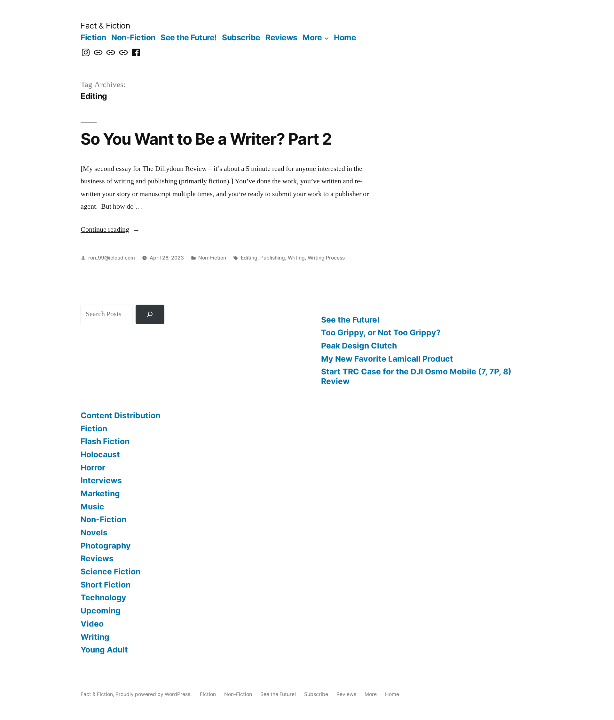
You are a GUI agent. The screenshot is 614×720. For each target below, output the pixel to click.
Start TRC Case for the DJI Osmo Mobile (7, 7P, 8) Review (416, 376)
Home (345, 37)
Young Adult (104, 649)
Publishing (272, 258)
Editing (249, 258)
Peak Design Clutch (359, 345)
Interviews (101, 480)
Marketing (100, 493)
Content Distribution (120, 415)
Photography (106, 545)
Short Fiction (105, 584)
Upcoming (101, 610)
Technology (103, 597)
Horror (93, 467)
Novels (94, 532)
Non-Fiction (133, 37)
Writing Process (326, 258)
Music (92, 506)
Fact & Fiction (105, 25)
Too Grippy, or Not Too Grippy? (381, 332)
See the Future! (189, 37)
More (312, 37)
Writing (296, 258)
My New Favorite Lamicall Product (387, 359)
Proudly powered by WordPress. (154, 694)
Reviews (281, 37)
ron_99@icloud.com (111, 258)
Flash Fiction (105, 441)
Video (92, 623)
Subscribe (241, 37)
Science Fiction (110, 571)
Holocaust (100, 454)
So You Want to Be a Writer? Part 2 (206, 138)
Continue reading (110, 229)
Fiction (93, 37)
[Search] (150, 314)
